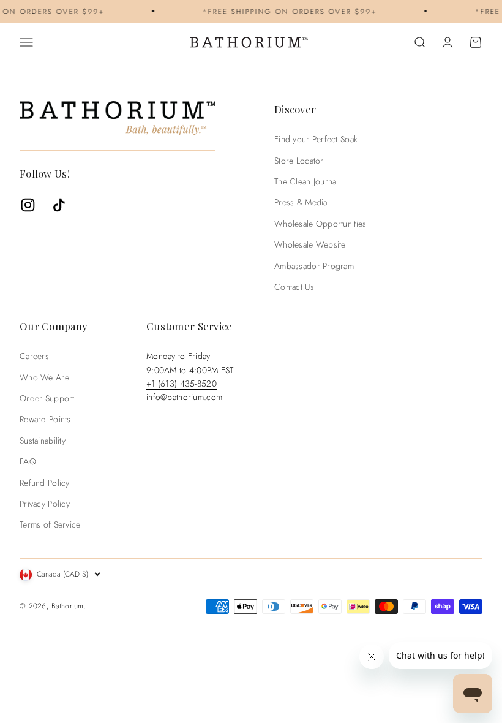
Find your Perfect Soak (316, 139)
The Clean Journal (306, 181)
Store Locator (299, 160)
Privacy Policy (45, 504)
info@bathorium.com (184, 397)
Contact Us (294, 287)
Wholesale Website (310, 244)
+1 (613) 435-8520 (181, 383)
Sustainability (43, 440)
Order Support (47, 398)
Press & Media (301, 202)
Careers (34, 356)
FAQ (28, 461)
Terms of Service (50, 524)
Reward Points (45, 419)
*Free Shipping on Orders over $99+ (285, 11)
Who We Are (44, 377)
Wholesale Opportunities (320, 224)
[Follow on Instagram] (28, 205)
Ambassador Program (314, 266)
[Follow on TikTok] (59, 205)
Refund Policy (45, 483)
